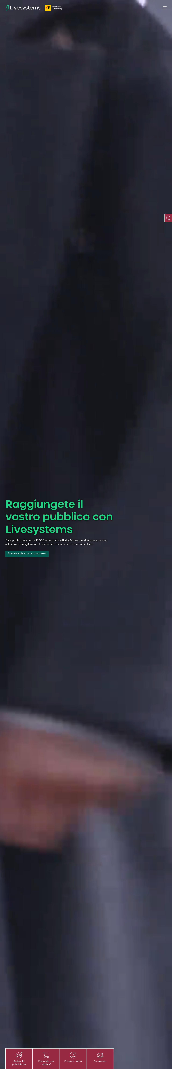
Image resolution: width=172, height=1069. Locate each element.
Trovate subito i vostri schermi (27, 553)
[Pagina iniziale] (33, 7)
